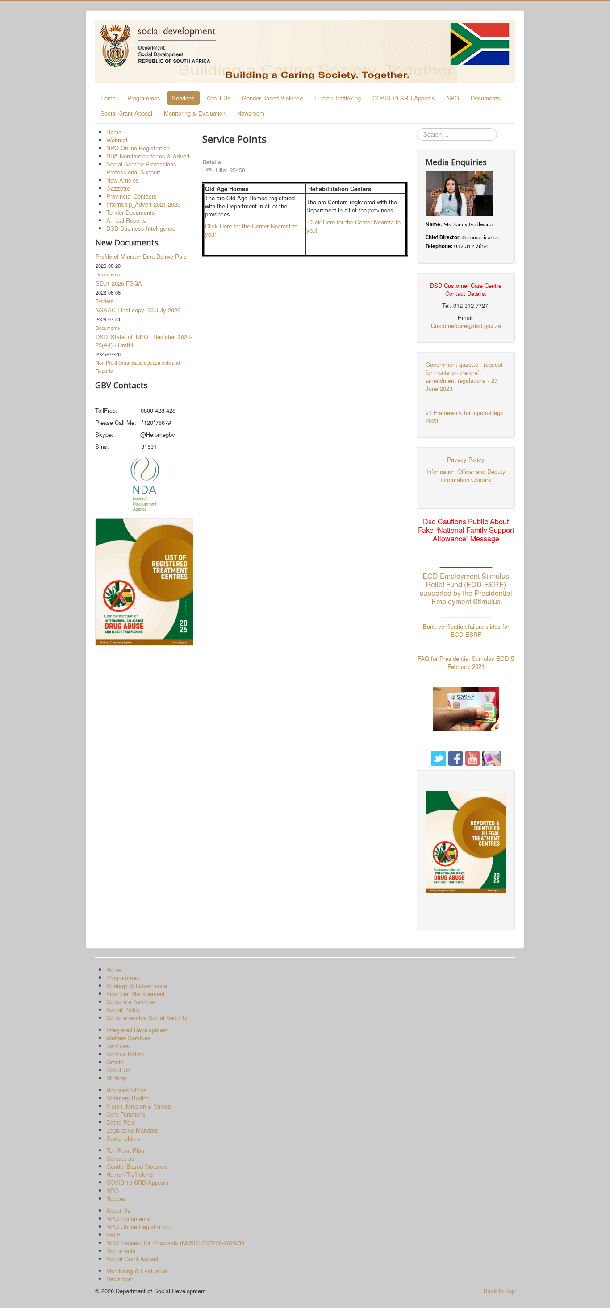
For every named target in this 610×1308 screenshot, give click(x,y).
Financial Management (135, 993)
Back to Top (499, 1291)
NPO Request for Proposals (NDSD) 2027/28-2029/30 (175, 1242)
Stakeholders (123, 1138)
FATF (113, 1234)
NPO (453, 98)
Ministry (116, 1078)
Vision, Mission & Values (138, 1106)
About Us (218, 98)
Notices (116, 1198)
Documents (485, 98)
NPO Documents (128, 1218)
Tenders (104, 301)
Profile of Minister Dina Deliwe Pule (141, 256)
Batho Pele (120, 1122)
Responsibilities (126, 1090)
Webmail (117, 140)
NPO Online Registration (138, 148)
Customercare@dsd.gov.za (466, 325)
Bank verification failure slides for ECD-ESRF (466, 630)
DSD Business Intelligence (140, 228)
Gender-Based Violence (272, 98)
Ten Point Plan (125, 1150)
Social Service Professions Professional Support (141, 168)
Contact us (120, 1158)
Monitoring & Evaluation (195, 113)
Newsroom (250, 113)
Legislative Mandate (132, 1130)
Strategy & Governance (136, 985)
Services (183, 98)
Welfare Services (128, 1038)
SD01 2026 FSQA (119, 283)
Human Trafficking (337, 98)
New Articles (122, 180)
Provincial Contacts (131, 196)
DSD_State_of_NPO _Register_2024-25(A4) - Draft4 (144, 340)
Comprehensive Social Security (147, 1017)
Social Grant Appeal (126, 113)
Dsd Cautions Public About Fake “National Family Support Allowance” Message (466, 530)
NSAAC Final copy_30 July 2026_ (140, 310)
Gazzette (118, 188)
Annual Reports (126, 220)
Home (108, 98)
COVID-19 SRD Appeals (403, 98)
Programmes (143, 98)
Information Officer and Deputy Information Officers (466, 475)
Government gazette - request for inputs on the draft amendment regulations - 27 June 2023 (464, 376)
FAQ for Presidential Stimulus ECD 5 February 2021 (466, 662)
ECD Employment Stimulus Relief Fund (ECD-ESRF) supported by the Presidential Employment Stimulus (466, 588)
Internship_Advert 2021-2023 (143, 204)
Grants (115, 1062)
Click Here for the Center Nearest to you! (251, 230)
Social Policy (123, 1009)
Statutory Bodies (128, 1098)
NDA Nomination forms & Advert (148, 156)
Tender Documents (130, 212)
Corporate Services (131, 1001)
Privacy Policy (466, 459)
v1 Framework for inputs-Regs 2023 (464, 416)
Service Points (125, 1054)
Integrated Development (137, 1030)
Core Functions (126, 1114)
